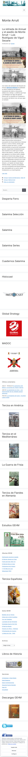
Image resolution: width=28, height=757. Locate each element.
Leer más (4, 173)
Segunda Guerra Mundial (9, 685)
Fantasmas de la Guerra (8, 566)
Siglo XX (23, 177)
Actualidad (5, 689)
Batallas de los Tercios (8, 614)
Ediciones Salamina (12, 87)
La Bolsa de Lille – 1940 (8, 633)
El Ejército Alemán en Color (9, 559)
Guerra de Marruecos (14, 177)
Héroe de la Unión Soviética (9, 617)
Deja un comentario (9, 182)
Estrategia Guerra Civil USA (9, 624)
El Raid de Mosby (7, 626)
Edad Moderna (6, 680)
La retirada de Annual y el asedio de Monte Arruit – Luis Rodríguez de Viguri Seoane (14, 35)
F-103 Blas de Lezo (7, 568)
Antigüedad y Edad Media (9, 678)
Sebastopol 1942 (6, 571)
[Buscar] (24, 190)
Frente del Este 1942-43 (8, 561)
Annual (6, 177)
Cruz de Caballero (7, 619)
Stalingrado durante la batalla (10, 557)
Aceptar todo (14, 747)
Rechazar (14, 750)
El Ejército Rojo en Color (8, 564)
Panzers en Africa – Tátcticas (10, 628)
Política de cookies (12, 744)
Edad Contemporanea (8, 682)
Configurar (14, 753)
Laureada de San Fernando (9, 621)
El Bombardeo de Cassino (9, 631)
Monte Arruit (11, 180)
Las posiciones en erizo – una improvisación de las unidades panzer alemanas (12, 391)
